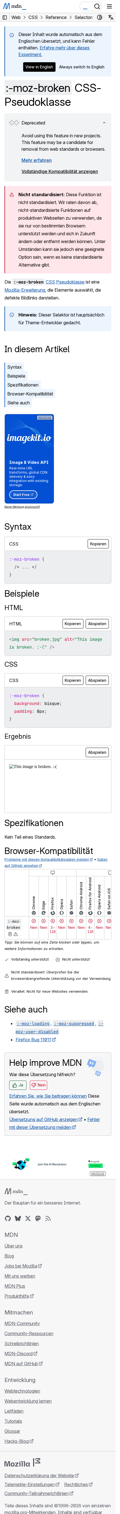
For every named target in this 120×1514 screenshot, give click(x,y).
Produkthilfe (16, 1296)
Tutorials (13, 1421)
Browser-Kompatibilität (30, 394)
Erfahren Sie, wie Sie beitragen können (48, 1096)
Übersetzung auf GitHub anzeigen (43, 1119)
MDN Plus (14, 1286)
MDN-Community (22, 1323)
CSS (50, 282)
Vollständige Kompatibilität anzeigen (59, 171)
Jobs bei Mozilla (20, 1266)
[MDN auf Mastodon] (38, 1218)
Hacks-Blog (16, 1441)
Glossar (12, 1431)
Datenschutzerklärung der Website (39, 1475)
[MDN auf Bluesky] (18, 1218)
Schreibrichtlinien (21, 1343)
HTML (13, 608)
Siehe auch (18, 403)
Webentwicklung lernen (28, 1401)
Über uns (13, 1246)
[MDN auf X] (28, 1218)
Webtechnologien (22, 1391)
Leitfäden (13, 1411)
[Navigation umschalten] (109, 6)
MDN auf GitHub (21, 1363)
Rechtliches (76, 1484)
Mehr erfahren (36, 160)
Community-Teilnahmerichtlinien (36, 1493)
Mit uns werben (19, 1276)
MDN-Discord (18, 1353)
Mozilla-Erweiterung (24, 290)
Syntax (14, 367)
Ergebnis (17, 736)
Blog (9, 1256)
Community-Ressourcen (28, 1333)
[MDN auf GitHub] (7, 1218)
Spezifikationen (23, 385)
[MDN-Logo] (16, 1191)
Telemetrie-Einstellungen (29, 1484)
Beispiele (16, 376)
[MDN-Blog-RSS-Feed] (48, 1218)
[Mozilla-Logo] (22, 1462)
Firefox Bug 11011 (33, 1039)
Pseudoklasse (70, 282)
